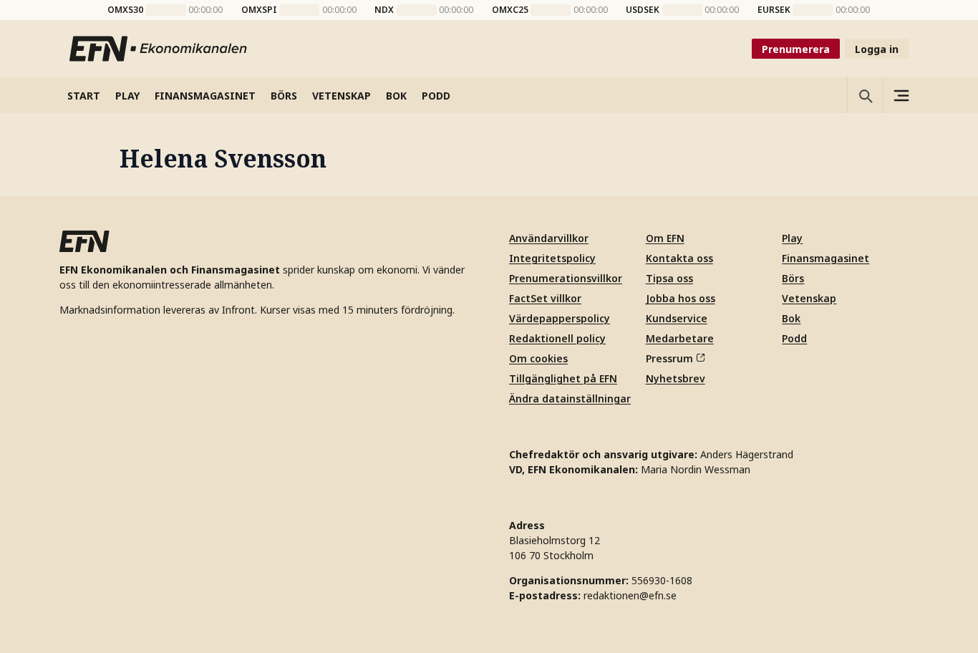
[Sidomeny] (901, 95)
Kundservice (676, 318)
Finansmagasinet (825, 258)
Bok (791, 318)
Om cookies (538, 358)
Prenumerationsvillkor (565, 278)
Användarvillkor (549, 238)
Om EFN (665, 238)
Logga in (877, 49)
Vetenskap (809, 298)
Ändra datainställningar (570, 398)
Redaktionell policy (557, 338)
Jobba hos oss (680, 298)
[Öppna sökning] (865, 95)
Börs (793, 278)
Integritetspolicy (552, 258)
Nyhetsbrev (675, 378)
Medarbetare (680, 338)
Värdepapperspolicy (559, 318)
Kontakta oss (679, 258)
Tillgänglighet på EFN (563, 378)
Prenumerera (796, 49)
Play (792, 238)
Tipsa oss (669, 278)
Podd (794, 338)
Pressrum (669, 358)
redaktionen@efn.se (630, 595)
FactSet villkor (545, 298)
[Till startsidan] (158, 49)
